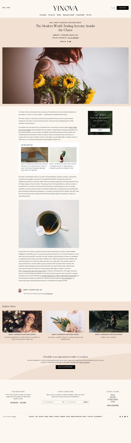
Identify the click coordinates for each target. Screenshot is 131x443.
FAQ (36, 416)
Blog (4, 7)
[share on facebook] (67, 41)
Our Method (14, 402)
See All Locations (84, 362)
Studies (56, 416)
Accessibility (98, 416)
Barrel (14, 416)
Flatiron (113, 395)
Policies (90, 416)
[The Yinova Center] (65, 8)
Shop (8, 7)
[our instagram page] (120, 416)
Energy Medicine (76, 416)
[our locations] (114, 8)
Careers (62, 416)
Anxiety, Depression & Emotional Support (67, 22)
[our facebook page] (122, 416)
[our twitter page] (125, 416)
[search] (112, 8)
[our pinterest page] (127, 416)
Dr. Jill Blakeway (73, 38)
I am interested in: (48, 402)
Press (46, 416)
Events (51, 416)
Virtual (113, 401)
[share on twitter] (70, 41)
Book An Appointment (65, 367)
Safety (84, 416)
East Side (113, 397)
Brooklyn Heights (113, 399)
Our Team (23, 402)
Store (68, 416)
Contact (31, 416)
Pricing (41, 416)
